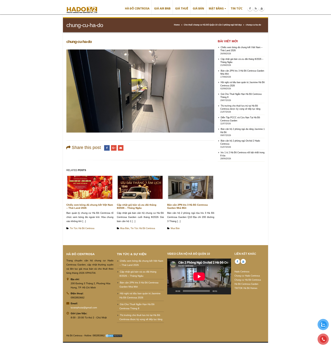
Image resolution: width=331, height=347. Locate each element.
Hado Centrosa (241, 271)
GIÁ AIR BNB (162, 8)
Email (120, 148)
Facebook (107, 148)
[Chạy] (171, 291)
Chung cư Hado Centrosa (247, 275)
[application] (199, 276)
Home (177, 25)
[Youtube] (261, 8)
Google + (114, 148)
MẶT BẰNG (216, 8)
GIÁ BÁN (198, 8)
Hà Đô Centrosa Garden (246, 284)
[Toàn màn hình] (226, 291)
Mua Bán (124, 228)
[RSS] (255, 8)
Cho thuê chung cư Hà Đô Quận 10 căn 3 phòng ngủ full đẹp (213, 25)
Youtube (243, 261)
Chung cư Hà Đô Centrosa (247, 280)
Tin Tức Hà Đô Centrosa (82, 228)
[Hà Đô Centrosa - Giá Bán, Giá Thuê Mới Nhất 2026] (81, 7)
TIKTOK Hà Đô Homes (245, 288)
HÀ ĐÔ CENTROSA (137, 8)
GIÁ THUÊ (181, 8)
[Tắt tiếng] (221, 291)
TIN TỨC (237, 8)
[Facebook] (250, 8)
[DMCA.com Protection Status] (114, 335)
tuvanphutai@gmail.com (84, 307)
